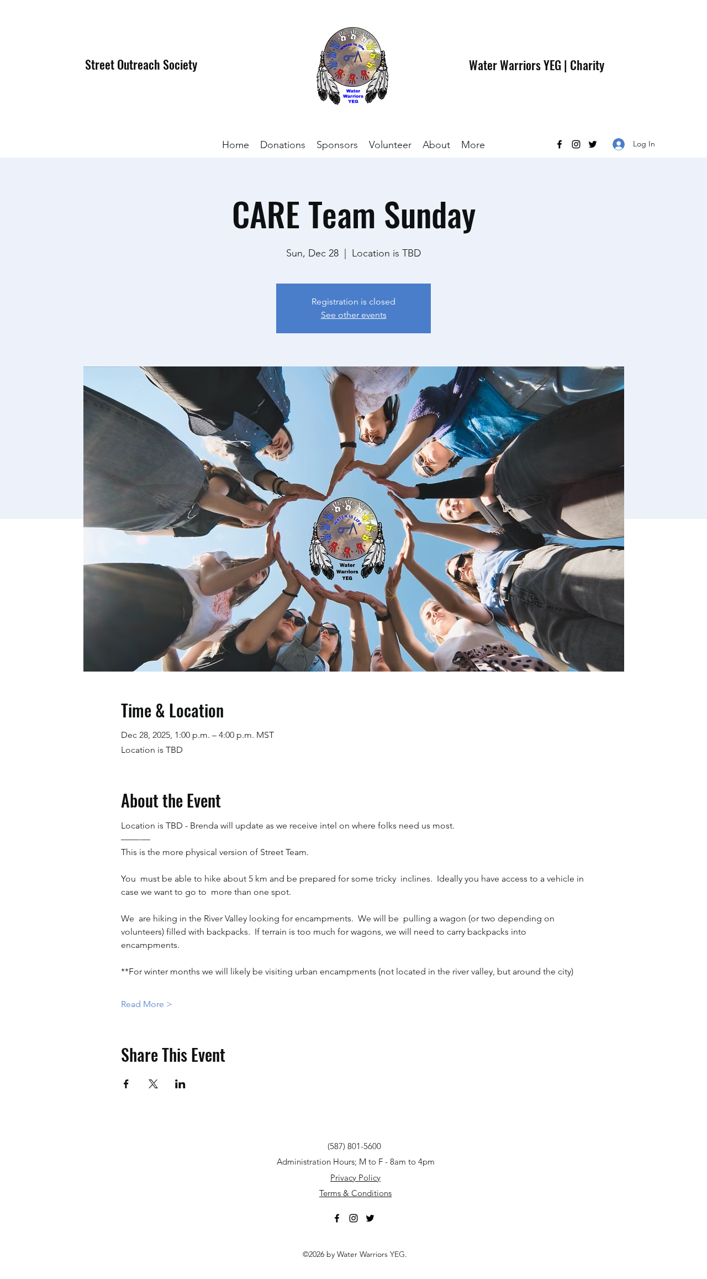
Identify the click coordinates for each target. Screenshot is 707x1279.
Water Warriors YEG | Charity (536, 65)
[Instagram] (576, 144)
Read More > (146, 1004)
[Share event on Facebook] (126, 1083)
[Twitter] (592, 144)
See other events (354, 315)
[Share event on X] (153, 1083)
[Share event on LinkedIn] (180, 1083)
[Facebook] (559, 144)
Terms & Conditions (355, 1193)
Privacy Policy (355, 1177)
